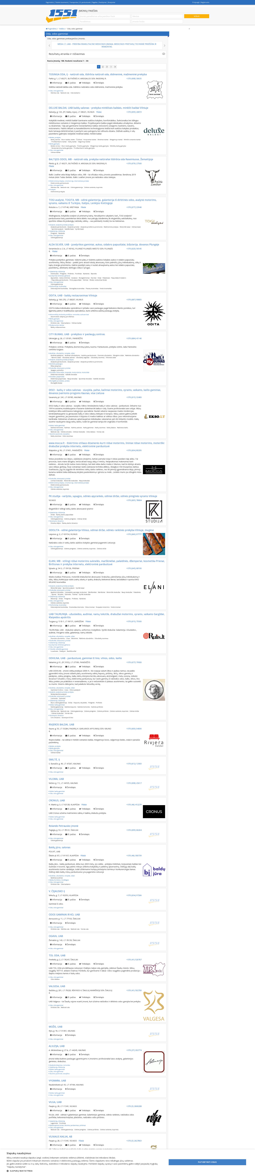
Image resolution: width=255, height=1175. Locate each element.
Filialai (98, 112)
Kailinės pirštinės (97, 707)
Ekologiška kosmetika (76, 288)
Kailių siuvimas (100, 428)
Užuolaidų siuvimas (97, 357)
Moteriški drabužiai (71, 481)
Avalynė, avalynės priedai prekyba (61, 225)
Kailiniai (67, 428)
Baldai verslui (55, 146)
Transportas (74, 2)
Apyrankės (54, 278)
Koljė (99, 278)
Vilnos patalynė (75, 690)
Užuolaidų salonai (68, 357)
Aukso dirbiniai (65, 278)
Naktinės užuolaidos (132, 355)
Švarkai (74, 594)
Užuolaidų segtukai (82, 357)
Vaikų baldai (72, 142)
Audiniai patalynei (57, 355)
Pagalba (94, 2)
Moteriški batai (125, 227)
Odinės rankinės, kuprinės (93, 187)
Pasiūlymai (102, 2)
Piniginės (54, 233)
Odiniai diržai (82, 519)
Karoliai (93, 278)
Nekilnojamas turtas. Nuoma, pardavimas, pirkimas (67, 1125)
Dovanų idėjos (56, 523)
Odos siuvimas (68, 436)
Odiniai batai (136, 227)
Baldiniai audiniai (57, 878)
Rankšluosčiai (71, 651)
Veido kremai (115, 607)
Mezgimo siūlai (118, 355)
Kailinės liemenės (57, 428)
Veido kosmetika (106, 288)
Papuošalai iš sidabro (118, 278)
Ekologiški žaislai (56, 383)
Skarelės (94, 274)
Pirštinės (71, 274)
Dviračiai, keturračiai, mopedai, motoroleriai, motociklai (69, 372)
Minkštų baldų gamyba (118, 146)
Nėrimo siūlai (56, 357)
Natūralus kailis (122, 428)
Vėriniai (85, 280)
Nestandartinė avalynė (58, 694)
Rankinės (61, 233)
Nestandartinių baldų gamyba (62, 148)
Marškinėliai (92, 592)
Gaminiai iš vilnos (57, 690)
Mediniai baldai (103, 140)
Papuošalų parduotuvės (60, 280)
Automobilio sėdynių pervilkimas (62, 317)
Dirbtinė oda (55, 323)
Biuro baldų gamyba (69, 146)
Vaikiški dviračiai (71, 374)
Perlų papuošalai (75, 280)
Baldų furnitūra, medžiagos (59, 880)
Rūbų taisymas (56, 366)
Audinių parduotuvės (88, 355)
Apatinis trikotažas (57, 592)
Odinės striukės (66, 432)
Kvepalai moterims (102, 607)
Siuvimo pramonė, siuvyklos (59, 434)
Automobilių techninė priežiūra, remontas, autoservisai (69, 314)
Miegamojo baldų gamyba (99, 146)
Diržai (53, 515)
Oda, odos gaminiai (56, 91)
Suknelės (68, 594)
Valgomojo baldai (84, 142)
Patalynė (62, 651)
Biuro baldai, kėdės (68, 140)
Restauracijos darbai (56, 325)
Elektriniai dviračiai (57, 374)
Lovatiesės (54, 651)
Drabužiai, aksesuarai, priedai (59, 368)
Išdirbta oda (55, 93)
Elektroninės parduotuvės (60, 183)
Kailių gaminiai (88, 428)
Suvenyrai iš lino (67, 717)
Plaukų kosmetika (92, 288)
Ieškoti (196, 16)
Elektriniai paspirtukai (58, 379)
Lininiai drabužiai (57, 481)
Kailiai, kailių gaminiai (57, 425)
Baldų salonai (55, 140)
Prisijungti (195, 2)
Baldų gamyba (54, 144)
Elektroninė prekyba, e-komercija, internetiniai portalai (69, 181)
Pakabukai (106, 278)
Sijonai (54, 594)
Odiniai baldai (55, 152)
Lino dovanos (55, 717)
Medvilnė (74, 638)
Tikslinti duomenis (61, 2)
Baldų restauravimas (58, 327)
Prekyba (52, 189)
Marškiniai (101, 592)
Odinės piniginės (70, 519)
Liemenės (54, 698)
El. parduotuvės (85, 2)
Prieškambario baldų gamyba (84, 148)
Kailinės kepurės (70, 707)
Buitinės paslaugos (56, 364)
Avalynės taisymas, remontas (59, 1065)
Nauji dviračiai (72, 379)
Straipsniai (111, 2)
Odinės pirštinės (103, 711)
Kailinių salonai (76, 428)
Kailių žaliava (111, 428)
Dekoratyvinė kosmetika (59, 288)
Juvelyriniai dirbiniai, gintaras (59, 276)
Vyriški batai (79, 229)
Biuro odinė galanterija (59, 703)
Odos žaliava (90, 432)
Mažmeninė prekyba (111, 227)
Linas (68, 638)
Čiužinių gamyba (83, 146)
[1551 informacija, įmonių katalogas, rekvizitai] (61, 16)
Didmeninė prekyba (58, 192)
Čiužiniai (79, 140)
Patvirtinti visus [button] (207, 1162)
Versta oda (100, 432)
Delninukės (55, 274)
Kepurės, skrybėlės (80, 703)
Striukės (60, 594)
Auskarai (74, 278)
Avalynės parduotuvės (58, 227)
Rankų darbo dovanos (70, 523)
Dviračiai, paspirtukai (56, 377)
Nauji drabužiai (84, 481)
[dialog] (127, 1162)
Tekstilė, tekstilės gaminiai (58, 649)
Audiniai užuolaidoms (72, 355)
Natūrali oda (65, 93)
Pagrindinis (50, 2)
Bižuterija (54, 599)
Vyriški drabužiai (84, 594)
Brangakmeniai (84, 278)
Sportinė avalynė (57, 229)
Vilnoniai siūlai (111, 357)
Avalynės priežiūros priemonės (91, 227)
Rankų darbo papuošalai (64, 515)
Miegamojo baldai (116, 140)
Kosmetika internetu (76, 607)
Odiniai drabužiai (79, 432)
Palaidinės (137, 592)
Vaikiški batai (69, 229)
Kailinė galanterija (57, 707)
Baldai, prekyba (55, 137)
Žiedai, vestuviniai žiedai (98, 280)
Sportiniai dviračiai (85, 379)
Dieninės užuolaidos (105, 355)
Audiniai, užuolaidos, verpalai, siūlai (62, 353)
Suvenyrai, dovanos (56, 521)
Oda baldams (75, 93)
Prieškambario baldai (59, 142)
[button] (85, 1170)
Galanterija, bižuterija (57, 231)
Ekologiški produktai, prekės (59, 381)
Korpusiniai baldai (90, 140)
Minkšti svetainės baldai (132, 140)
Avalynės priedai (73, 227)
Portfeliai (78, 274)
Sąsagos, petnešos (57, 370)
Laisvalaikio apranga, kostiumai (76, 592)
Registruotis (205, 2)
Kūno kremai (90, 607)
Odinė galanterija (77, 187)
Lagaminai (54, 1123)
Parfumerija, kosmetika (57, 286)
